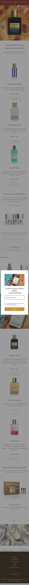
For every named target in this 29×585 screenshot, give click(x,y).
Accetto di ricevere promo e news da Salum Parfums (15, 304)
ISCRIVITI (14, 309)
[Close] (26, 272)
